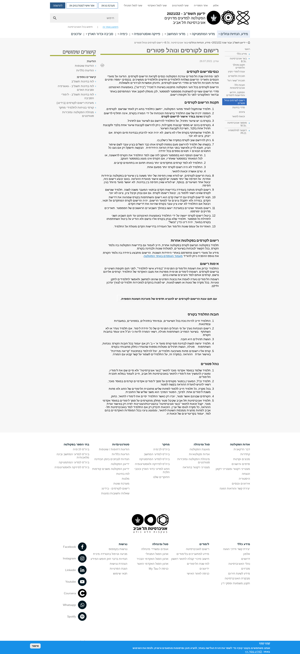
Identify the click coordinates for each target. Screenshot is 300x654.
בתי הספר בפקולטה (76, 444)
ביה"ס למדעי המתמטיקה (154, 459)
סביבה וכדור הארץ (100, 34)
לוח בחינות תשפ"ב (82, 81)
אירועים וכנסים (241, 483)
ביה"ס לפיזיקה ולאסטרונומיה (152, 464)
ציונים (242, 112)
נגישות (123, 544)
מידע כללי (243, 544)
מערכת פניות (108, 5)
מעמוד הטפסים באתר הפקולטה (163, 256)
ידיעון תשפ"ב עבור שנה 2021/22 (248, 42)
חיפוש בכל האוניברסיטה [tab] (80, 26)
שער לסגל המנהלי (133, 5)
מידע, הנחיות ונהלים (234, 34)
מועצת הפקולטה (200, 449)
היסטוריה (244, 478)
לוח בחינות (122, 473)
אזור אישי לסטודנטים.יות (81, 5)
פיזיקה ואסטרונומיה (147, 34)
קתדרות (245, 454)
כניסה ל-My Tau (158, 568)
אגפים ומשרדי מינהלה (154, 549)
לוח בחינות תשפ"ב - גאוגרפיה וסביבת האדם (76, 87)
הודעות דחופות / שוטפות (114, 449)
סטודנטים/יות (120, 444)
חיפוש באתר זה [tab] (110, 26)
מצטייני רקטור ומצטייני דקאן (233, 468)
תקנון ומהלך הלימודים (239, 66)
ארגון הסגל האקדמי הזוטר (152, 563)
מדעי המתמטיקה (203, 34)
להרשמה (57, 5)
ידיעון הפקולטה (120, 464)
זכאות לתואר (238, 116)
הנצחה (246, 473)
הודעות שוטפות (84, 65)
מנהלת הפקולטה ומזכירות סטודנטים (78, 114)
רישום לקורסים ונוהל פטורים (234, 102)
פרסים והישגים (241, 464)
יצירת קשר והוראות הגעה (235, 488)
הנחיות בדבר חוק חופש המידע (109, 558)
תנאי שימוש (120, 573)
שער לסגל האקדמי (157, 5)
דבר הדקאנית (242, 449)
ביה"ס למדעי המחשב (157, 454)
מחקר (166, 444)
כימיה (123, 34)
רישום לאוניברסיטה (197, 549)
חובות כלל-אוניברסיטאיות (237, 86)
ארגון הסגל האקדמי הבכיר (152, 558)
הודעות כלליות (85, 70)
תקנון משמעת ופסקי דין (235, 583)
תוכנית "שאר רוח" (236, 80)
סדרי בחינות (238, 107)
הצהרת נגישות (118, 563)
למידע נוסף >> (253, 651)
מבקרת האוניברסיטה (237, 578)
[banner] (150, 19)
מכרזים (245, 568)
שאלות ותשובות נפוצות (115, 493)
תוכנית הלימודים (236, 76)
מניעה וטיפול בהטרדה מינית (110, 554)
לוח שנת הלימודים (198, 563)
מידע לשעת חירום (239, 573)
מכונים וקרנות (241, 459)
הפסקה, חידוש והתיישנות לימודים (235, 94)
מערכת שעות (121, 483)
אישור (35, 645)
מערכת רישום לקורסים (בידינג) (75, 102)
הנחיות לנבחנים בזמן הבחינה (111, 459)
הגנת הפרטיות (118, 568)
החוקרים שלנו (161, 477)
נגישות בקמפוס (118, 549)
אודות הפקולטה (240, 444)
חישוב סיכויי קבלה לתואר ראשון (190, 558)
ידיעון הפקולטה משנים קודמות (110, 468)
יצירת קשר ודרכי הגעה (236, 549)
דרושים (245, 558)
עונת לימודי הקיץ (236, 71)
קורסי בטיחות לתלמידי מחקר (76, 107)
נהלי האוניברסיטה (239, 563)
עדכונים (76, 34)
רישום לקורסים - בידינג (115, 488)
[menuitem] (215, 5)
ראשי (247, 49)
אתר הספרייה (201, 5)
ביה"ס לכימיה (161, 449)
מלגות (125, 478)
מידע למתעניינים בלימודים (193, 554)
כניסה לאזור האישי (198, 573)
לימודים (204, 544)
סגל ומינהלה (202, 444)
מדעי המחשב (176, 34)
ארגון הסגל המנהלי (157, 554)
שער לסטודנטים (180, 5)
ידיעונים (204, 568)
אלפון (216, 5)
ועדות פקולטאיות (199, 454)
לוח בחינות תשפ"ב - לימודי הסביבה (77, 96)
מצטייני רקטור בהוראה (196, 467)
